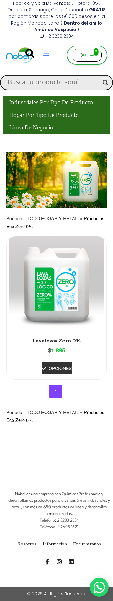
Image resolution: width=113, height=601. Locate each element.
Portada (14, 218)
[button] (99, 587)
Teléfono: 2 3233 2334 (59, 520)
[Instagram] (59, 561)
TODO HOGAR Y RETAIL (53, 218)
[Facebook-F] (47, 561)
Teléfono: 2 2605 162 (58, 527)
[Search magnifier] (105, 82)
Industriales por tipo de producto (51, 102)
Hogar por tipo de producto (44, 115)
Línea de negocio (31, 127)
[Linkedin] (71, 561)
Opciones (60, 368)
